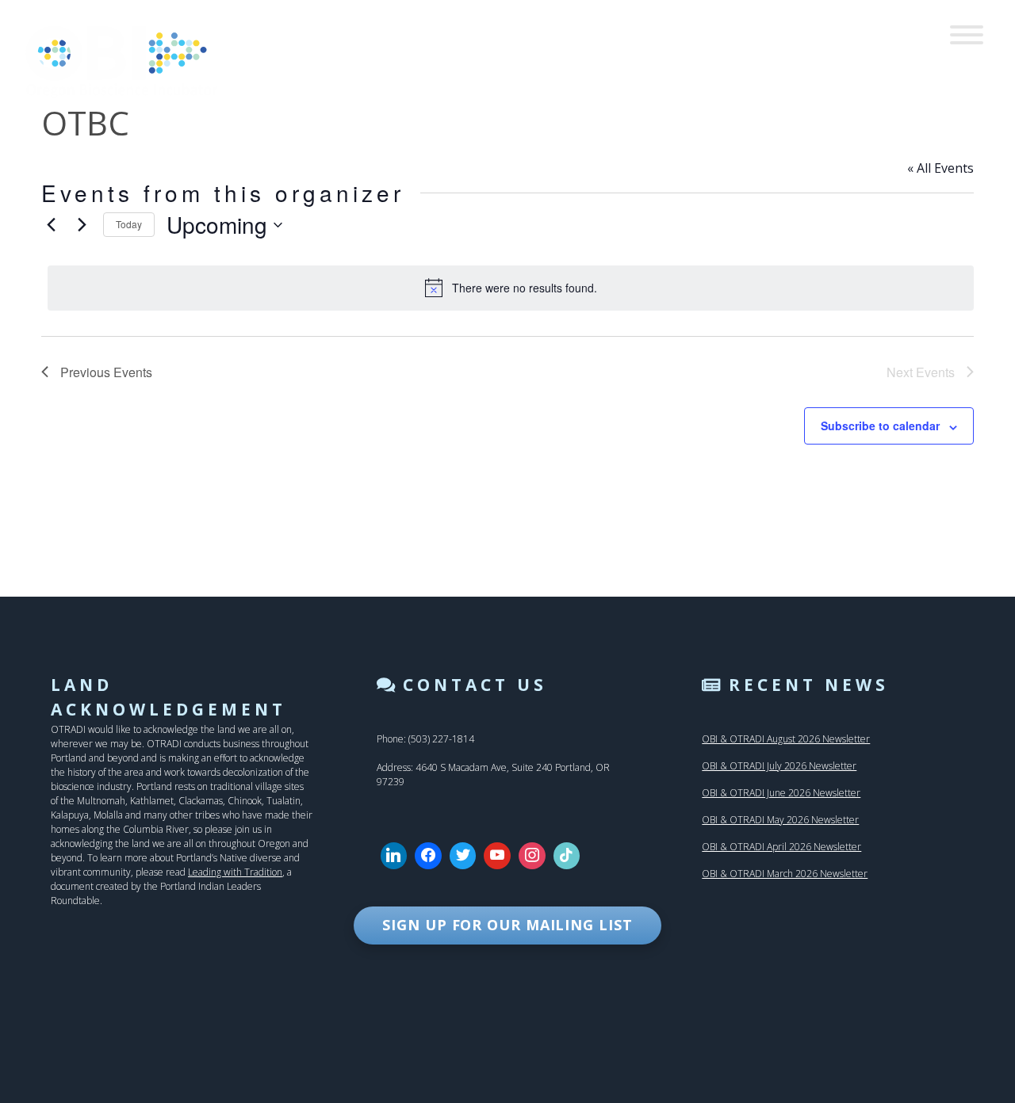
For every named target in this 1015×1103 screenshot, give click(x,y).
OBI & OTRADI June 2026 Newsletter (781, 793)
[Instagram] (532, 855)
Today (129, 224)
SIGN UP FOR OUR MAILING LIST (507, 924)
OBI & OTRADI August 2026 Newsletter (786, 739)
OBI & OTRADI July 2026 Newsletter (779, 766)
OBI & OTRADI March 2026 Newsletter (785, 873)
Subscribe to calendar (880, 425)
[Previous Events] (50, 225)
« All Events (940, 168)
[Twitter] (463, 855)
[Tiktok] (567, 855)
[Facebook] (428, 855)
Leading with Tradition (235, 872)
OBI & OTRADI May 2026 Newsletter (780, 819)
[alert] (511, 287)
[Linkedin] (394, 855)
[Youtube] (497, 855)
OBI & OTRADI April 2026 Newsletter (781, 846)
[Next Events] (81, 225)
